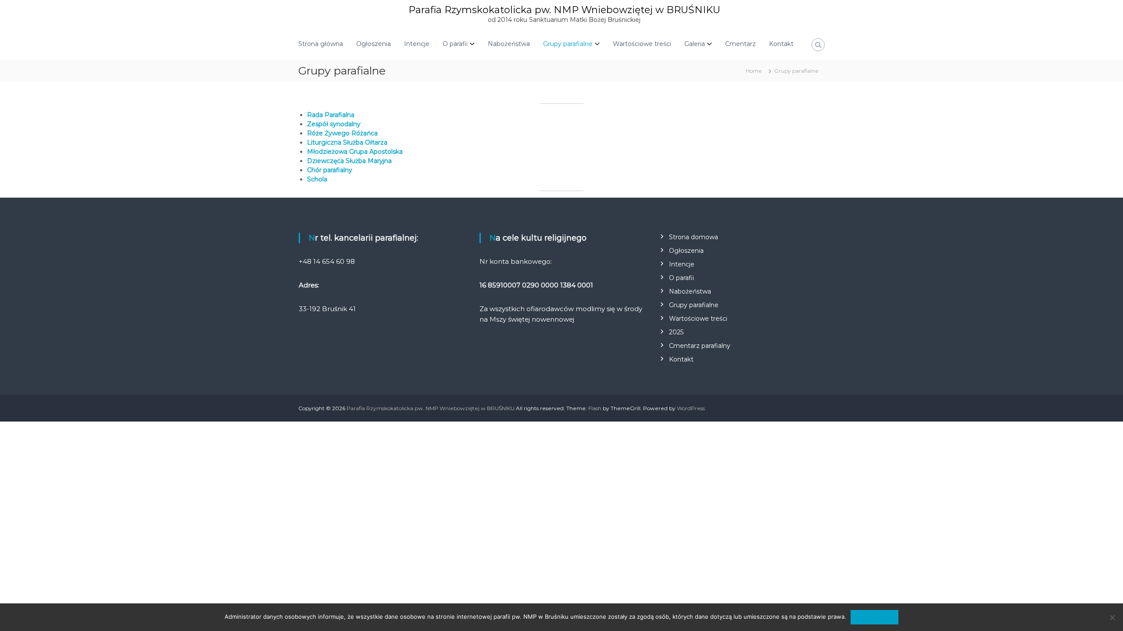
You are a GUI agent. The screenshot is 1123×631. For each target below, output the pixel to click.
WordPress (691, 408)
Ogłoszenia (373, 44)
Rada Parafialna (330, 115)
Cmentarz (740, 44)
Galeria (694, 44)
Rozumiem (874, 617)
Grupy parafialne (568, 44)
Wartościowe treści (642, 44)
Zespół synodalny (334, 124)
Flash (594, 408)
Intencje (416, 44)
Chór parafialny (329, 170)
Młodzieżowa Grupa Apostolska (355, 152)
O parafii (455, 44)
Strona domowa (693, 237)
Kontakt (781, 44)
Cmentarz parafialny (699, 346)
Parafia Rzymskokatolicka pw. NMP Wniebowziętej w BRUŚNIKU (564, 10)
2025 (676, 332)
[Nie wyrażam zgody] (1112, 617)
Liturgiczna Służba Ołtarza (347, 142)
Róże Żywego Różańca (342, 133)
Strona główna (320, 44)
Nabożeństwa (509, 44)
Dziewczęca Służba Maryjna (349, 161)
